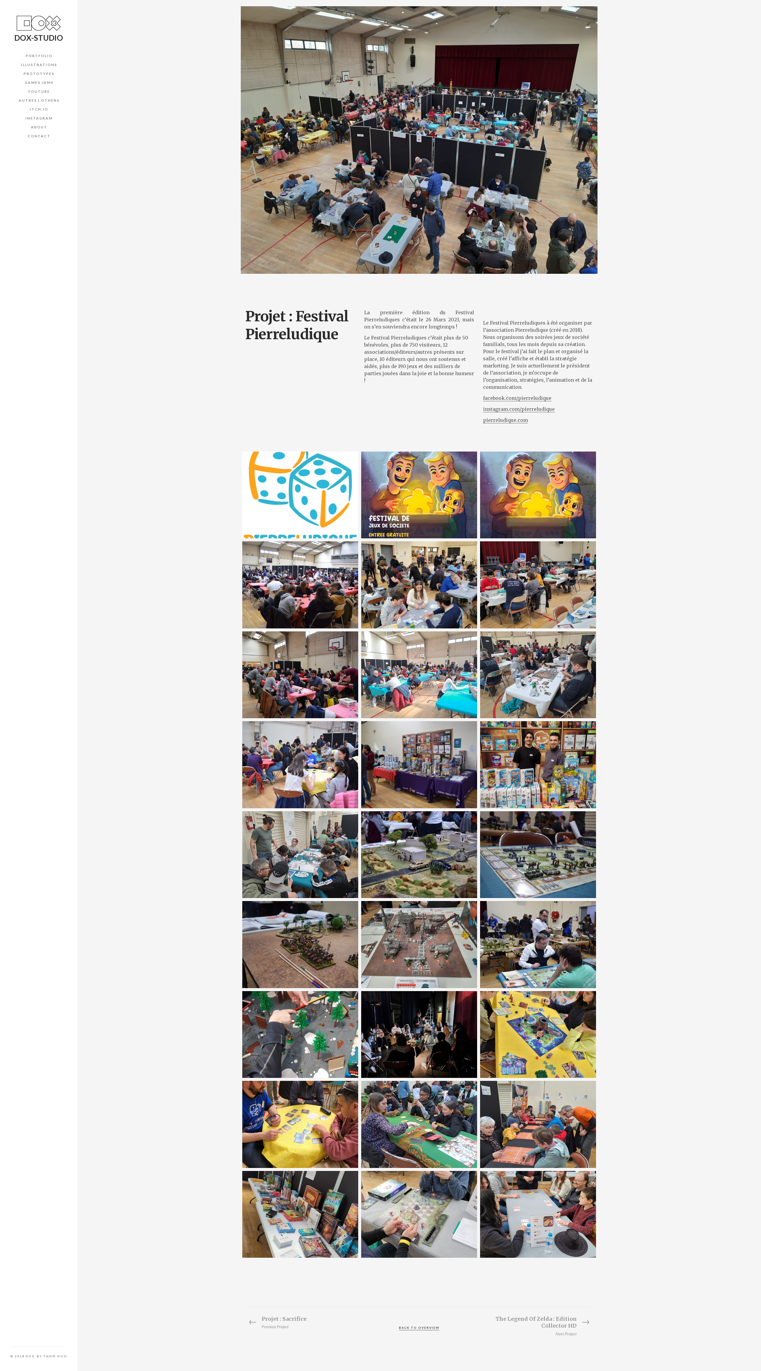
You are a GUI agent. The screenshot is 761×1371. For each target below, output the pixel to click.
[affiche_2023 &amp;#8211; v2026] (538, 495)
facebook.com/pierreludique (517, 398)
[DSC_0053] (300, 584)
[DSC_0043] (538, 944)
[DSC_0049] (300, 944)
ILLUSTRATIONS (39, 64)
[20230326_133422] (419, 944)
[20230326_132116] (538, 1034)
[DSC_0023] (300, 674)
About (39, 127)
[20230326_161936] (300, 1124)
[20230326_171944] (419, 1124)
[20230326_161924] (300, 854)
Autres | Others (39, 100)
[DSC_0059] (419, 764)
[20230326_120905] (538, 584)
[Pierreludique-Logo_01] (300, 495)
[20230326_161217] (419, 584)
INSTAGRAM (39, 118)
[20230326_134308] (419, 1214)
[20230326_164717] (538, 764)
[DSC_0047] (419, 854)
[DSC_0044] (538, 854)
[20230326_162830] (419, 1034)
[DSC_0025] (300, 764)
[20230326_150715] (419, 674)
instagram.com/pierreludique (519, 409)
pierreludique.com (505, 420)
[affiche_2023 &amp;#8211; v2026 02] (419, 495)
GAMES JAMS (39, 82)
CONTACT (39, 136)
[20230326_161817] (538, 1124)
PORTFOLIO (39, 56)
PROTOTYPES (38, 73)
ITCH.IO (39, 109)
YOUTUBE (39, 91)
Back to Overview (419, 1327)
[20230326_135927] (300, 1214)
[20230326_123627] (538, 1214)
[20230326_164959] (538, 674)
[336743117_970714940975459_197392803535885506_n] (300, 1034)
